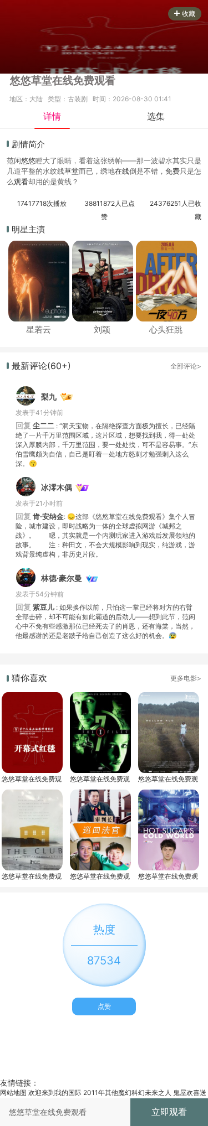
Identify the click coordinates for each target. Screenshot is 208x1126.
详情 (52, 116)
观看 (21, 181)
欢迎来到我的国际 (55, 1092)
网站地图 (13, 1092)
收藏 (188, 13)
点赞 (104, 1006)
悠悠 (28, 160)
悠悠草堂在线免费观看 (32, 779)
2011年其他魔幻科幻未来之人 (127, 1092)
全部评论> (185, 366)
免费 (172, 171)
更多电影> (185, 678)
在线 (122, 171)
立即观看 (169, 1111)
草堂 (71, 171)
